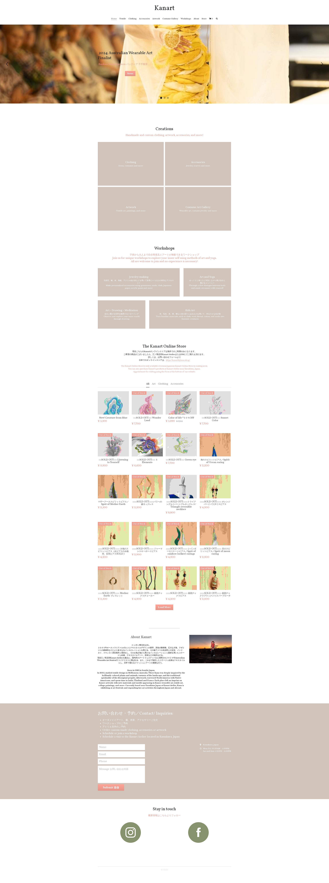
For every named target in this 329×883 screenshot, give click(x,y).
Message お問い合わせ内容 (113, 771)
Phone (103, 764)
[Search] (217, 19)
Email (102, 756)
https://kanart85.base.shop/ (178, 360)
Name (102, 749)
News (130, 73)
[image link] (130, 835)
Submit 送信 (111, 790)
